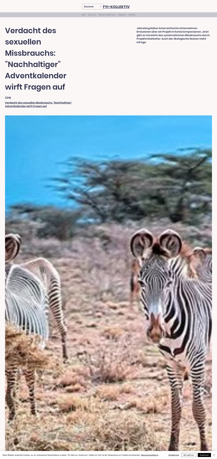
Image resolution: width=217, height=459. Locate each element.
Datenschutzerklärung (149, 455)
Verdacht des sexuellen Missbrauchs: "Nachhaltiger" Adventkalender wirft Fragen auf (38, 104)
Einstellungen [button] (174, 455)
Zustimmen (204, 455)
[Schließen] (213, 455)
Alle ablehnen (188, 455)
